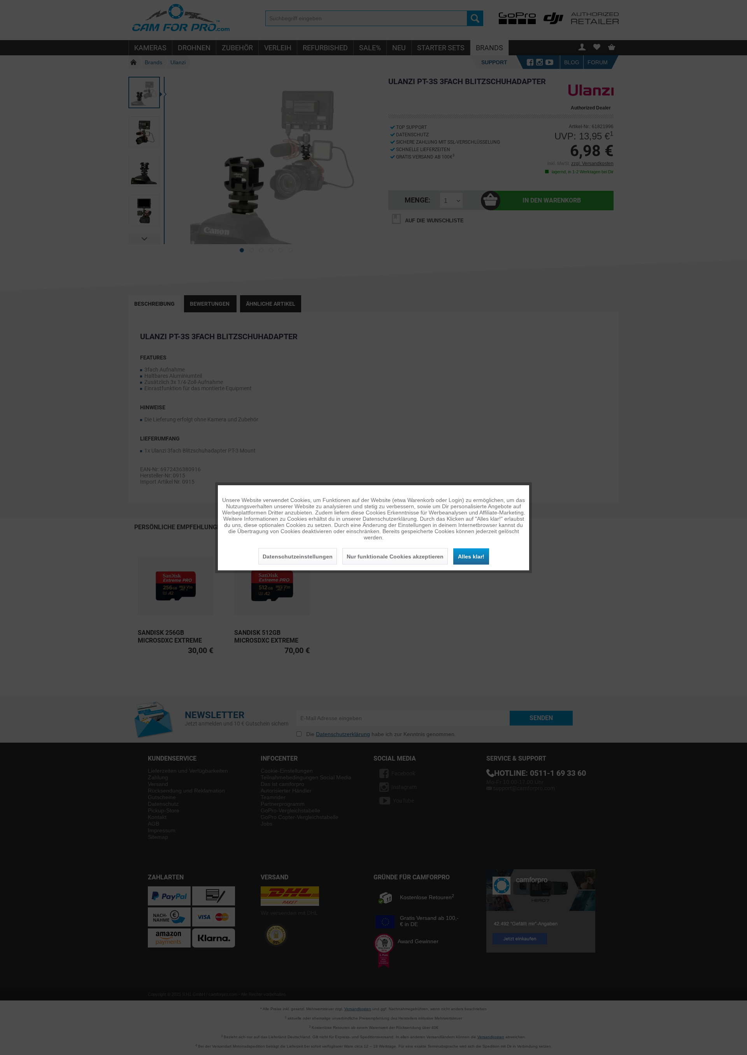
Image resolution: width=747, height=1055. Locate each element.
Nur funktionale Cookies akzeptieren (395, 556)
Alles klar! (471, 556)
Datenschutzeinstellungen (298, 556)
